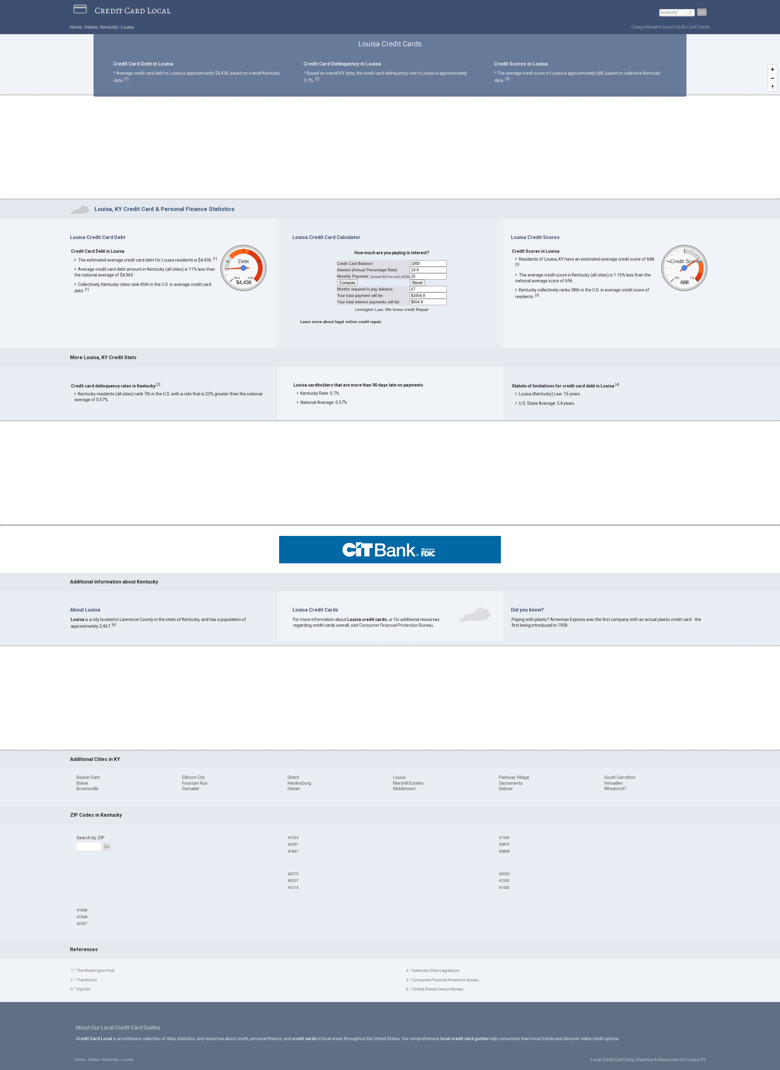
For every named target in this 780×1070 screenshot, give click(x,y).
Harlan (294, 788)
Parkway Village (514, 777)
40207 (293, 880)
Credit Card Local (133, 10)
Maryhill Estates (408, 783)
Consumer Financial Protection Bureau (396, 625)
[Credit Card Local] (84, 10)
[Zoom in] (772, 69)
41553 (504, 887)
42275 (293, 874)
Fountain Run (194, 783)
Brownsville (87, 788)
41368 (81, 917)
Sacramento (511, 783)
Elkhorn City (193, 777)
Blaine (82, 783)
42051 (293, 844)
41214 (293, 887)
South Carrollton (620, 777)
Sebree (506, 788)
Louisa (399, 777)
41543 (504, 837)
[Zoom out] (772, 78)
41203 (504, 880)
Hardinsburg (299, 783)
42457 (81, 923)
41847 (293, 851)
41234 (293, 837)
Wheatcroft (615, 788)
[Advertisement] (390, 148)
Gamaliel (190, 788)
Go (702, 12)
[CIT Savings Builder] (390, 561)
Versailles (613, 783)
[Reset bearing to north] (772, 87)
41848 (81, 910)
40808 (504, 851)
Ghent (293, 777)
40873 (504, 844)
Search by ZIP (90, 837)
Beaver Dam (88, 777)
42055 (504, 874)
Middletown (404, 788)
